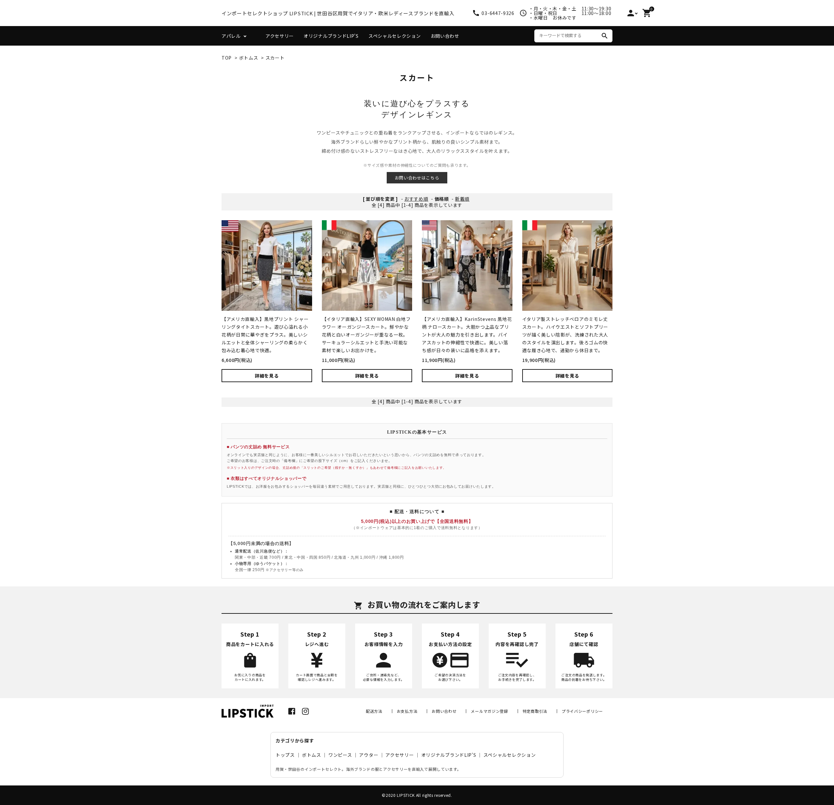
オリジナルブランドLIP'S (331, 36)
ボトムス (248, 57)
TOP (227, 57)
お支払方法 (407, 711)
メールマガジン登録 (489, 711)
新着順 (462, 198)
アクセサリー (280, 36)
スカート (275, 57)
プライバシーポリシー (582, 711)
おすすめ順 (416, 198)
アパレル (231, 36)
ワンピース (340, 755)
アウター (368, 755)
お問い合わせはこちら (417, 178)
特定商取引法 (535, 711)
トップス (285, 755)
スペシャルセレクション (394, 36)
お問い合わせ (445, 36)
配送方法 (374, 711)
